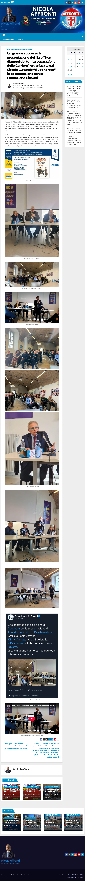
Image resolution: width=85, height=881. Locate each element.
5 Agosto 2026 (51, 825)
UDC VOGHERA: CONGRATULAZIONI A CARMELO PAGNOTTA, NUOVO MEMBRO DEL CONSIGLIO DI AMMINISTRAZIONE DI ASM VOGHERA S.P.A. (74, 117)
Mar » (73, 75)
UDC (5, 817)
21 (71, 66)
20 (68, 66)
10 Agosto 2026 (31, 825)
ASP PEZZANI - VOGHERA (30, 817)
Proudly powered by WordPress (9, 874)
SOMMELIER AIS (50, 35)
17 (80, 63)
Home (53, 872)
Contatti (21, 39)
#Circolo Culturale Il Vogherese (33, 85)
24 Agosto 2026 (10, 825)
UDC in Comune (8, 39)
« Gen (68, 75)
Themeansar (31, 874)
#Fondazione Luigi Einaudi (21, 88)
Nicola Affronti (10, 23)
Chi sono (11, 35)
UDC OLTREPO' (11, 817)
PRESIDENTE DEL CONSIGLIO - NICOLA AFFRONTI (52, 815)
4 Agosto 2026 (72, 825)
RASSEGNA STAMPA (77, 874)
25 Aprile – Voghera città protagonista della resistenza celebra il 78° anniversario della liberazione (18, 746)
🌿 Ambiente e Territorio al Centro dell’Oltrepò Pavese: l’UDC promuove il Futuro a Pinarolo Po (74, 90)
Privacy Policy (57, 874)
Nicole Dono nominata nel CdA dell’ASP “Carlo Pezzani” (74, 130)
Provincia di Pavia (66, 35)
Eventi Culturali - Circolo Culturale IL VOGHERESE (20, 49)
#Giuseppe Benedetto (36, 88)
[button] (82, 37)
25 (83, 66)
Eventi (21, 35)
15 (74, 63)
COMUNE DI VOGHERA (34, 35)
